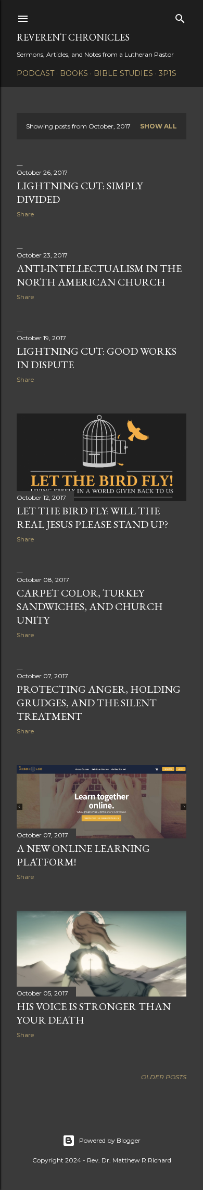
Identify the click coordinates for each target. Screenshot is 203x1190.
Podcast (35, 73)
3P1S (167, 73)
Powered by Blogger (110, 1140)
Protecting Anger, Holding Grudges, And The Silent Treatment (99, 702)
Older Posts (163, 1077)
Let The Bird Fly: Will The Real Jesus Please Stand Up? (92, 517)
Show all (158, 126)
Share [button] (25, 214)
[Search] (180, 16)
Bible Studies (123, 73)
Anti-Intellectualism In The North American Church (99, 275)
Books (74, 73)
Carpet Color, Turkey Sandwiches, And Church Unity (90, 606)
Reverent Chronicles (73, 37)
